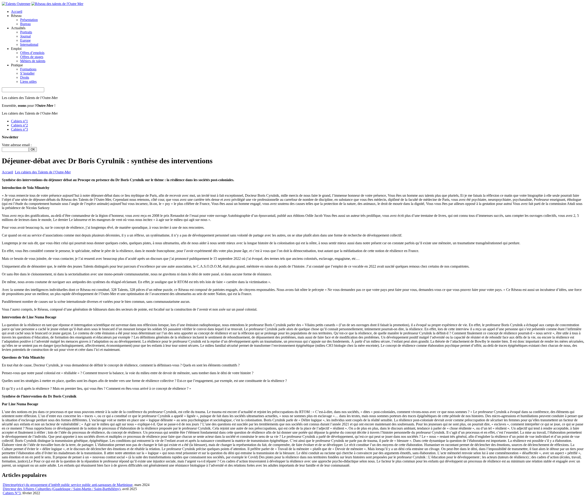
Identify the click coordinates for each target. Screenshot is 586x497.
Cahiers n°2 (19, 125)
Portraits (26, 32)
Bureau (25, 24)
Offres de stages (31, 57)
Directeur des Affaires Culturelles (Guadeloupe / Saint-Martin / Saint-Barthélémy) (61, 489)
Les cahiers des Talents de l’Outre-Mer (43, 172)
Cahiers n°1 (19, 121)
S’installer (27, 73)
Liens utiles (28, 81)
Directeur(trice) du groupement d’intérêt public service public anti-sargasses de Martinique (68, 485)
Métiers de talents (32, 61)
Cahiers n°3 (19, 129)
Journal (25, 36)
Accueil (16, 11)
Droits (24, 77)
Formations (28, 69)
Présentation (29, 20)
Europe (25, 40)
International (29, 44)
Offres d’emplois (32, 53)
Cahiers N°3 (12, 493)
